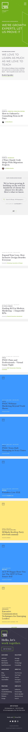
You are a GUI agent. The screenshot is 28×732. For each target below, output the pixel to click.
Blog (2, 673)
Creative (17, 660)
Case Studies (4, 679)
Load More (14, 627)
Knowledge (5, 669)
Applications (5, 689)
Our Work (4, 655)
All (13, 211)
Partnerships (18, 691)
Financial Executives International (14, 316)
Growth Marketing (6, 691)
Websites (3, 696)
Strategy (17, 658)
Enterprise (4, 660)
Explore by (13, 203)
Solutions (18, 655)
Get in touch (7, 649)
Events (3, 675)
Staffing (22, 111)
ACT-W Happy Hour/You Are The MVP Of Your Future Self (14, 574)
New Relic (4, 569)
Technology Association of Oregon (15, 263)
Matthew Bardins (10, 168)
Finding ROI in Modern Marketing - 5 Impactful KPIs (13, 310)
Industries (17, 689)
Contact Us (18, 682)
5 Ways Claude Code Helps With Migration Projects (12, 162)
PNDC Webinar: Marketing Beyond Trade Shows (13, 406)
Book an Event (19, 696)
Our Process (18, 673)
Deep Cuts (18, 686)
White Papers (5, 677)
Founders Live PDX (11, 492)
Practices (4, 686)
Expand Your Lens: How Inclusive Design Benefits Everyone (14, 257)
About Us (18, 669)
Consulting (17, 111)
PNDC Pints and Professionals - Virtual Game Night (12, 362)
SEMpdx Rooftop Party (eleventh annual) (13, 533)
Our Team (17, 675)
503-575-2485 (19, 708)
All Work (3, 658)
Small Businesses (6, 665)
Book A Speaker (7, 75)
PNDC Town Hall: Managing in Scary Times (14, 449)
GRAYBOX (4, 490)
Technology (11, 157)
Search (17, 698)
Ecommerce (4, 694)
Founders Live (10, 495)
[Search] (4, 199)
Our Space (18, 679)
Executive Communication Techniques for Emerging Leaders (14, 615)
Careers (17, 677)
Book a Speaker (19, 694)
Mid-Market (4, 663)
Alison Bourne (9, 121)
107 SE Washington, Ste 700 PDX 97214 (14, 710)
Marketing (10, 111)
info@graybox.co (9, 708)
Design (3, 698)
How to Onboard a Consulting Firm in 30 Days (12, 115)
